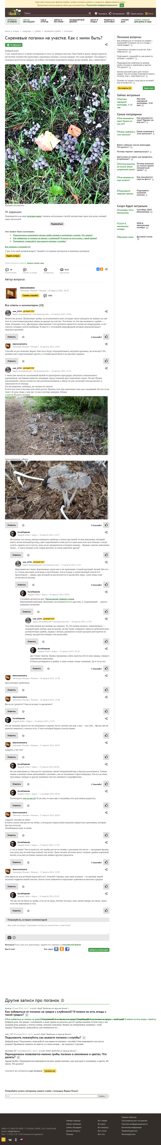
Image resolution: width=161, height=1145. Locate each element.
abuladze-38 (10, 1050)
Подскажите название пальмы (143, 193)
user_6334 (17, 311)
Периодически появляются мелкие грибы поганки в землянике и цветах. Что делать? (53, 235)
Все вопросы (103, 1127)
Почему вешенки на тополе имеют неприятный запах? (145, 167)
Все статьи (102, 1131)
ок (122, 5)
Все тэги (101, 1134)
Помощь (69, 1134)
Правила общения (129, 1117)
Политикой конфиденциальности (102, 5)
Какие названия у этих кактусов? (145, 132)
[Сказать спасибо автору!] (106, 337)
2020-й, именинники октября (143, 225)
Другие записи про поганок (32, 1000)
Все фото (101, 1124)
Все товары (102, 1120)
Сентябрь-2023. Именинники (144, 211)
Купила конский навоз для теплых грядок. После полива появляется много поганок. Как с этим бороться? (136, 74)
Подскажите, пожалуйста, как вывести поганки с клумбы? (39, 241)
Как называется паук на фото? (145, 178)
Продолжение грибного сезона (59, 599)
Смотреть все (50, 1071)
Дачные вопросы (73, 1131)
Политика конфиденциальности (135, 1124)
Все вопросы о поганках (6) (18, 246)
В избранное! (15, 45)
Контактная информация (132, 1127)
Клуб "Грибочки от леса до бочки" (53, 1008)
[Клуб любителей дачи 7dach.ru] (14, 12)
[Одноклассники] (101, 269)
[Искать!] (89, 13)
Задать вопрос (13, 255)
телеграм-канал (34, 216)
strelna (8, 1008)
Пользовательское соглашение (134, 1120)
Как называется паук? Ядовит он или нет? (145, 120)
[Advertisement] (57, 976)
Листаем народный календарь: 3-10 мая (145, 102)
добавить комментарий (99, 950)
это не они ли (29, 798)
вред (42, 263)
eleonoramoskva (20, 344)
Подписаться (57, 224)
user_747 (9, 1034)
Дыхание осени (144, 237)
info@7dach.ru (14, 1131)
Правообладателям (129, 1131)
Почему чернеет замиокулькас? (133, 152)
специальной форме (71, 944)
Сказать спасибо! (30, 295)
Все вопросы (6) (124, 88)
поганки (37, 263)
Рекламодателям (128, 1134)
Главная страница (73, 1120)
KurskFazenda (24, 532)
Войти (150, 13)
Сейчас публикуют (73, 1124)
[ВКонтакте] (97, 269)
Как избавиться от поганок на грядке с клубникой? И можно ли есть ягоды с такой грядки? (55, 238)
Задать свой (148, 88)
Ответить (12, 337)
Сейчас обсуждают (74, 1127)
